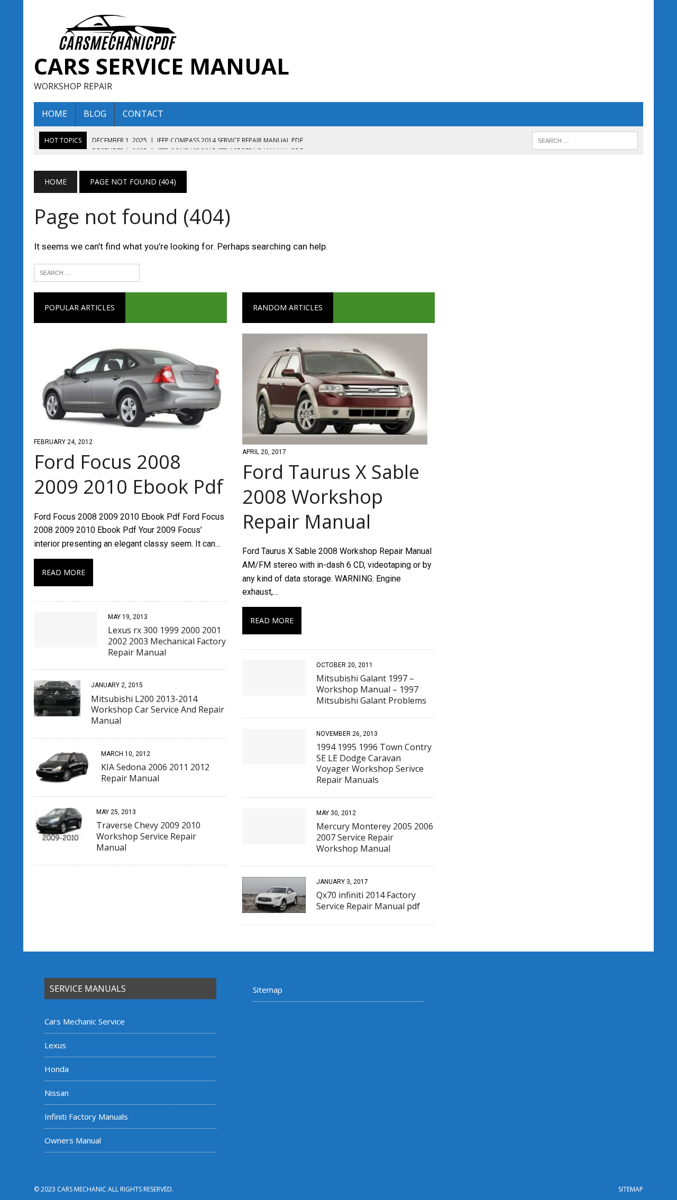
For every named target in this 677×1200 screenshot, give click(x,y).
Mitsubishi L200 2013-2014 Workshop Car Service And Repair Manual (157, 710)
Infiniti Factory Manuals (86, 1116)
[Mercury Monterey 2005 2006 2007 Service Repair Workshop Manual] (274, 837)
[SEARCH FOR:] (585, 139)
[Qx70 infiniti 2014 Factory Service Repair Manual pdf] (274, 906)
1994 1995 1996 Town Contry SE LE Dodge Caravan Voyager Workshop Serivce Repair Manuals (374, 763)
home (54, 113)
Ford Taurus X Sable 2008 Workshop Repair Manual (330, 496)
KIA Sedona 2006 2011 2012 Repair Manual (155, 772)
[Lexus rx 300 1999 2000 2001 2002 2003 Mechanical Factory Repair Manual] (65, 640)
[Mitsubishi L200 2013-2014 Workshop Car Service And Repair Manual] (57, 709)
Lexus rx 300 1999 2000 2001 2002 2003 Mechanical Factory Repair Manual (167, 641)
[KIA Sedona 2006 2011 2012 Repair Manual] (62, 778)
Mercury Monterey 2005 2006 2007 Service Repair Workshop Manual (374, 837)
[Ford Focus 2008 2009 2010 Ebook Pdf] (130, 427)
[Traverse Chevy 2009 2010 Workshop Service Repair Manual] (60, 836)
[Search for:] (87, 271)
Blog (95, 113)
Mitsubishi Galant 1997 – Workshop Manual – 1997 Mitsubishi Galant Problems (371, 689)
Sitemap (267, 989)
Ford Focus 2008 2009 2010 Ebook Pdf (128, 474)
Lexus (55, 1045)
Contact (143, 113)
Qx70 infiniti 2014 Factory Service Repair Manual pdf (368, 900)
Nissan (56, 1092)
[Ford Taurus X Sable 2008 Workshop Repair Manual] (334, 437)
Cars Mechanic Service (84, 1021)
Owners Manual (72, 1140)
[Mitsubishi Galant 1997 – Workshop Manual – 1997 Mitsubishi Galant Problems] (274, 689)
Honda (56, 1069)
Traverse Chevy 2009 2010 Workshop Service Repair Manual (148, 836)
